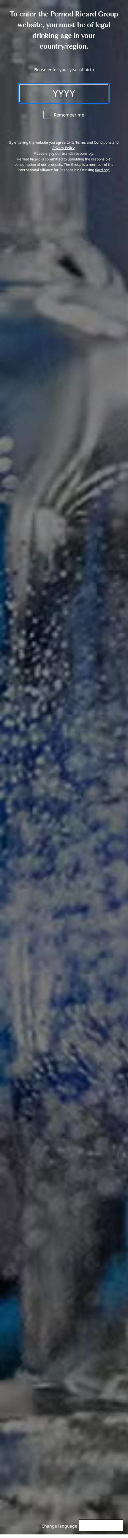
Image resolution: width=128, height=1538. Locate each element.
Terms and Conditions (93, 142)
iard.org (102, 169)
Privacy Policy (63, 147)
